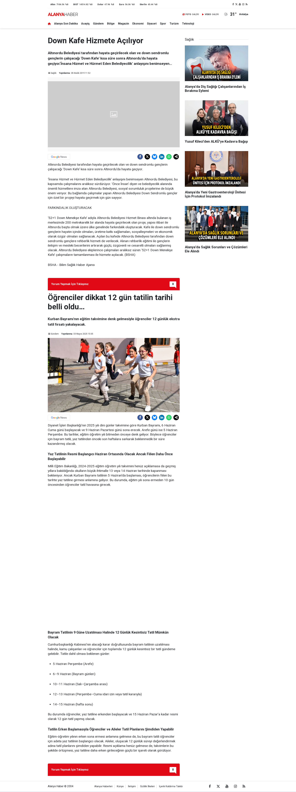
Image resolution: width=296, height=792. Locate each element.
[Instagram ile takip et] (243, 4)
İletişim (132, 786)
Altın (52, 4)
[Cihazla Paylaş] (176, 156)
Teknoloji (188, 23)
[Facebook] (140, 156)
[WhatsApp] (169, 156)
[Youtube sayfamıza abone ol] (240, 4)
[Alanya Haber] (63, 14)
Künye (120, 786)
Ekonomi (138, 23)
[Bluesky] (154, 156)
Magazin (123, 23)
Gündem (98, 23)
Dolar (100, 4)
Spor (163, 23)
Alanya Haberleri (103, 786)
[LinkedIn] (161, 156)
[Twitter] (147, 156)
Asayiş (85, 23)
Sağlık (53, 73)
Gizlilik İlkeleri (147, 786)
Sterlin (143, 4)
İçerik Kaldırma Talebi (171, 786)
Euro (121, 4)
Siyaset (152, 23)
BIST (75, 4)
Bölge (111, 23)
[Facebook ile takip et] (233, 4)
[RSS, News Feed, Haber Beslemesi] (246, 4)
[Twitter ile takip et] (236, 4)
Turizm (174, 23)
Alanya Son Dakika (66, 23)
